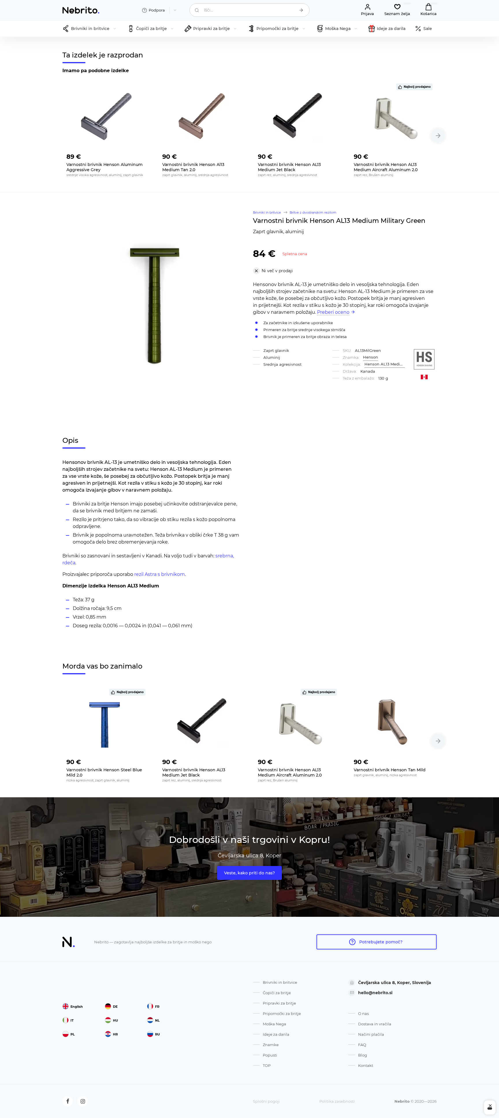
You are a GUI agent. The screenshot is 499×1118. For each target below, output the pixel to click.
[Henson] (424, 359)
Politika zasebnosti (337, 1101)
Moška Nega (274, 1024)
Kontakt (365, 1065)
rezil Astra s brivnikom (159, 574)
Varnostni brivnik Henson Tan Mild (390, 769)
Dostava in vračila (374, 1024)
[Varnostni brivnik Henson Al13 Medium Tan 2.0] (201, 116)
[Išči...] (301, 10)
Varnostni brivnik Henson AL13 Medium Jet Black (289, 167)
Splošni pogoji (266, 1101)
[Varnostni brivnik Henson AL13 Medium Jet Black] (297, 116)
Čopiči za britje (277, 992)
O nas (363, 1013)
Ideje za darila (276, 1034)
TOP (267, 1065)
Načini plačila (371, 1034)
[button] (438, 136)
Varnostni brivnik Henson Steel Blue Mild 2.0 (104, 772)
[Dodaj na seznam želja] (141, 155)
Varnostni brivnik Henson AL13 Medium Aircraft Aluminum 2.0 (386, 167)
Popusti (270, 1055)
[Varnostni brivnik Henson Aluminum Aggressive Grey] (106, 116)
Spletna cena (294, 253)
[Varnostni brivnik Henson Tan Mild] (393, 722)
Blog (362, 1055)
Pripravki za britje (279, 1003)
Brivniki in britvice (280, 982)
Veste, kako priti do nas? (249, 873)
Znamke (271, 1044)
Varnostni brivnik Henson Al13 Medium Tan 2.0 (193, 167)
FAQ (362, 1044)
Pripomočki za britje (282, 1013)
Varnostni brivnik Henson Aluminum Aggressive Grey (104, 167)
